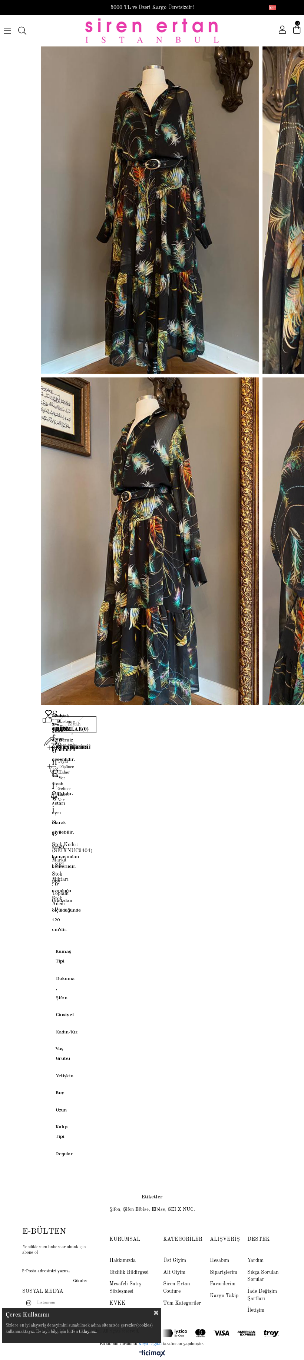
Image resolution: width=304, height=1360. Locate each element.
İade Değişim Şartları (262, 1295)
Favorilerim (222, 1283)
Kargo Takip (224, 1295)
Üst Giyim (174, 1260)
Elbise (158, 1209)
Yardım (255, 1260)
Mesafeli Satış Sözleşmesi (125, 1287)
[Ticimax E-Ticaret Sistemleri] (152, 1354)
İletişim (255, 1310)
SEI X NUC (181, 1209)
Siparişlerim (223, 1272)
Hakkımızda (122, 1260)
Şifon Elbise (136, 1209)
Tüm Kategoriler (182, 1303)
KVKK (117, 1303)
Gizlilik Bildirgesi (129, 1272)
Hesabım (219, 1260)
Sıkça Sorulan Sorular (263, 1276)
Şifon (114, 1209)
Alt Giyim (174, 1272)
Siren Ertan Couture (176, 1287)
